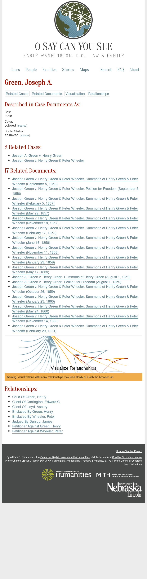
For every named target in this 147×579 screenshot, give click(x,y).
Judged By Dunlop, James (32, 421)
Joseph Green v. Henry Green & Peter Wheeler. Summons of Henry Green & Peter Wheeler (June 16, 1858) (75, 240)
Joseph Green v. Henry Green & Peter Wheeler (48, 160)
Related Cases (17, 93)
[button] (73, 354)
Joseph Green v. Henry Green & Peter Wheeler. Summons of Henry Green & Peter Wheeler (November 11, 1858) (75, 250)
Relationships (98, 93)
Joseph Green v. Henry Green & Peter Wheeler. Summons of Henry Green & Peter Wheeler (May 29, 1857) (75, 210)
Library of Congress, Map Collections (131, 462)
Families (49, 69)
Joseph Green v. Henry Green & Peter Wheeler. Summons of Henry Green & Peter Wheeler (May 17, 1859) (75, 269)
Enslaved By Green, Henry (32, 411)
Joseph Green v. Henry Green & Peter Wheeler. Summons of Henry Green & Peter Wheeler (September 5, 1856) (75, 181)
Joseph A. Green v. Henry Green (37, 155)
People (31, 69)
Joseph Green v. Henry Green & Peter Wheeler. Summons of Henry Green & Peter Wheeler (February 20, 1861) (75, 328)
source (22, 125)
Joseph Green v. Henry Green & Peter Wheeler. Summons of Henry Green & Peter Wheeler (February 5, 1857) (75, 201)
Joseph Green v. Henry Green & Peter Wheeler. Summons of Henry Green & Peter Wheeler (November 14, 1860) (75, 318)
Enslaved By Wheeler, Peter (33, 416)
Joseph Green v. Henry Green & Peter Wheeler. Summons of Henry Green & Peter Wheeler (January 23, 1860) (75, 299)
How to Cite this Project (129, 451)
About (134, 69)
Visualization (75, 93)
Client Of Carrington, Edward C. (36, 401)
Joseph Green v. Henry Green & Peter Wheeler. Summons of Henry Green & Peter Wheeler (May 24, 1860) (75, 308)
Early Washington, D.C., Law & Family (74, 55)
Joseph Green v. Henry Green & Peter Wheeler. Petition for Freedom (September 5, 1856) (75, 191)
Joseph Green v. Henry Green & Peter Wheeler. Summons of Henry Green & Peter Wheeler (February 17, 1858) (75, 230)
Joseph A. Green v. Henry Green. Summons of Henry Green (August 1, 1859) (71, 276)
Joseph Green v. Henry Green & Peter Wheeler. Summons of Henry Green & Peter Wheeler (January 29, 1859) (75, 259)
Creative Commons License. (127, 457)
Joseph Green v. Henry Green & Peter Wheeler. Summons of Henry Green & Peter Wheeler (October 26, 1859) (75, 289)
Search (106, 69)
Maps (84, 69)
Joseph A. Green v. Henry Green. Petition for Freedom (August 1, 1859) (66, 281)
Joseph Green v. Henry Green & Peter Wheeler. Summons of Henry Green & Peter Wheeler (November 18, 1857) (75, 220)
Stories (68, 69)
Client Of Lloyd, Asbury (29, 406)
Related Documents (47, 93)
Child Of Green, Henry (29, 396)
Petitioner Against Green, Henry (36, 425)
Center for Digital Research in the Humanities (65, 457)
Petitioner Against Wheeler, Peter (37, 430)
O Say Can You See (73, 47)
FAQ (121, 69)
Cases (15, 69)
